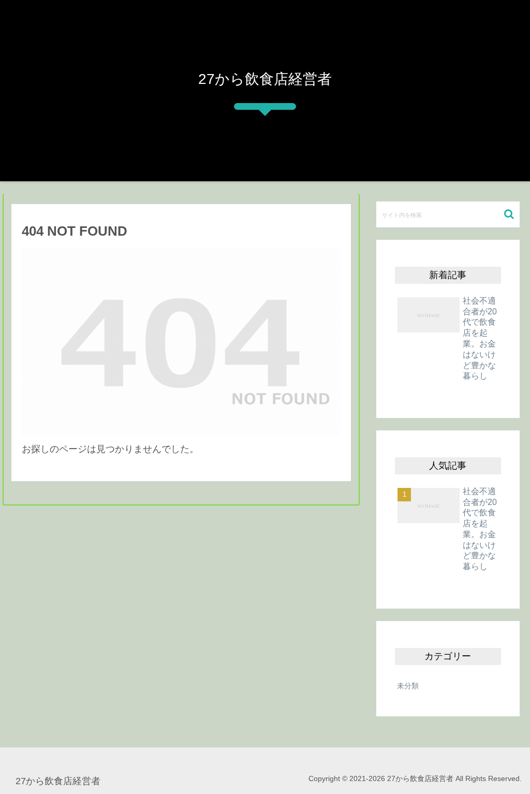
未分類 (408, 686)
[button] (509, 214)
